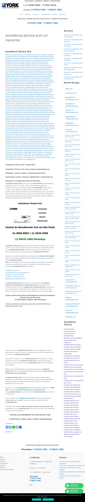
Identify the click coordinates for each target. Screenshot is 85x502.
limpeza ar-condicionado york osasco (72, 198)
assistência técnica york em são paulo (34, 76)
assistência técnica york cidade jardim (25, 73)
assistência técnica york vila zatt (35, 145)
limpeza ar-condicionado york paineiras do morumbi (72, 208)
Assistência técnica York (12, 270)
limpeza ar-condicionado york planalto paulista (72, 265)
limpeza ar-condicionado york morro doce (72, 179)
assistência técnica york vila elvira (23, 134)
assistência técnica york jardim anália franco (31, 85)
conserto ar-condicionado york (14, 152)
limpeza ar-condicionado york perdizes (72, 246)
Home (1, 457)
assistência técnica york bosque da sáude (17, 62)
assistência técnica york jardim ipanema (17, 91)
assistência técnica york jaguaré (34, 83)
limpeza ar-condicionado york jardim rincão (72, 145)
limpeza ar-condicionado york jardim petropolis (72, 135)
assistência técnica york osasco (42, 105)
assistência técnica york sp (46, 127)
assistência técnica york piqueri (41, 116)
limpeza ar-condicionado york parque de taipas (72, 222)
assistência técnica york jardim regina (23, 96)
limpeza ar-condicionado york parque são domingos (72, 236)
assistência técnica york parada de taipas (17, 109)
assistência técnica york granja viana (32, 78)
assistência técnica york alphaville (29, 56)
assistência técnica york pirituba (14, 118)
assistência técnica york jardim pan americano (18, 92)
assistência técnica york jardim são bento (22, 98)
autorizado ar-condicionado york (44, 150)
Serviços (2, 461)
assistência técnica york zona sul (43, 148)
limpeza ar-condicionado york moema (72, 174)
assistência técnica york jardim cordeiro (37, 87)
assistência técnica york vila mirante (16, 139)
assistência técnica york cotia (14, 76)
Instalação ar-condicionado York (14, 274)
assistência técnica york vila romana (39, 143)
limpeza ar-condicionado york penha (72, 241)
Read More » (9, 432)
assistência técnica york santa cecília (38, 121)
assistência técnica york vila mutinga (38, 139)
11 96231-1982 (54, 9)
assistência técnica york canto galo (30, 67)
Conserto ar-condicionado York (14, 276)
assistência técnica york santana (14, 123)
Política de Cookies (48, 499)
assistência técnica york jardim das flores (17, 89)
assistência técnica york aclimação (37, 55)
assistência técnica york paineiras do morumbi (39, 107)
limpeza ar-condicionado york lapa (72, 169)
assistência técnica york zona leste (29, 147)
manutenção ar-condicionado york (71, 281)
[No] (83, 497)
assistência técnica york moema (32, 101)
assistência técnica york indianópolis (23, 82)
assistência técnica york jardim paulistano (23, 94)
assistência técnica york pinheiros (21, 116)
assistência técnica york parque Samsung (31, 112)
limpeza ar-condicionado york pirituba (72, 260)
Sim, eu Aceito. (37, 499)
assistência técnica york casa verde (26, 69)
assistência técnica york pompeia (15, 119)
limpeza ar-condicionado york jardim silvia (72, 150)
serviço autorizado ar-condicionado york (73, 305)
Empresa (2, 459)
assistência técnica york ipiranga (44, 82)
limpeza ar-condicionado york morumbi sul (72, 188)
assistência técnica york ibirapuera (31, 80)
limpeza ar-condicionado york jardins (72, 164)
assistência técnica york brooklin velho (36, 64)
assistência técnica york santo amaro (36, 123)
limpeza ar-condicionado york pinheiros (72, 251)
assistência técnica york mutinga (22, 105)
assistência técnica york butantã (14, 65)
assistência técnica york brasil (39, 62)
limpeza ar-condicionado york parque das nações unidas (72, 217)
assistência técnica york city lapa (20, 74)
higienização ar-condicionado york (34, 152)
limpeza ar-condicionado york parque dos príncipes (72, 227)
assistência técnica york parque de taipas (27, 110)
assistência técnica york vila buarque (20, 132)
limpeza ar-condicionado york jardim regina (72, 140)
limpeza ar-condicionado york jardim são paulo (72, 159)
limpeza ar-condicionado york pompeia (72, 270)
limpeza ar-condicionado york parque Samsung (72, 232)
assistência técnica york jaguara (14, 83)
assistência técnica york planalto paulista (37, 118)
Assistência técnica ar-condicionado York (17, 272)
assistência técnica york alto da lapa (26, 58)
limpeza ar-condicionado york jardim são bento (72, 155)
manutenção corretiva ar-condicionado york (21, 156)
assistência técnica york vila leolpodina (25, 136)
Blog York (3, 467)
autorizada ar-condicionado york (25, 150)
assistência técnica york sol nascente (27, 127)
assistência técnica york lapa (13, 101)
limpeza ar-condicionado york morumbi (72, 184)
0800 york (8, 55)
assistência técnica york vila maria (22, 138)
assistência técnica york (19, 55)
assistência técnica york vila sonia (15, 145)
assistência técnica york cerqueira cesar (21, 71)
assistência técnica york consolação (40, 74)
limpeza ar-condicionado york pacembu (72, 203)
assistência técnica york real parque (15, 121)
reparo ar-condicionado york (25, 157)
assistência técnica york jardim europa (41, 89)
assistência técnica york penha (31, 114)
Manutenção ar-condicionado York (15, 279)
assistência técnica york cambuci (34, 65)
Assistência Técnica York (18, 51)
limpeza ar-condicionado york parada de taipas (72, 212)
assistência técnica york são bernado (31, 125)
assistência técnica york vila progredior (16, 143)
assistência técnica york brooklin (15, 64)
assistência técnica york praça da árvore (37, 119)
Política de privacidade (6, 469)
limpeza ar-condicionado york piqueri (72, 256)
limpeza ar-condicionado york (25, 154)
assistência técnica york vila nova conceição (18, 141)
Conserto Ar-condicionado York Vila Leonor (72, 465)
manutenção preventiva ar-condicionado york (73, 292)
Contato (2, 465)
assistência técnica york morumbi (25, 103)
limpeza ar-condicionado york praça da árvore (72, 275)
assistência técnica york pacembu (15, 107)
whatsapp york (30, 159)
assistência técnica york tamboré (33, 128)
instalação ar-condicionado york (71, 124)
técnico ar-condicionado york (17, 159)
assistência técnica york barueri (22, 60)
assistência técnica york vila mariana (43, 138)
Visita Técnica (4, 463)
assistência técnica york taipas (14, 128)
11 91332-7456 (38, 9)
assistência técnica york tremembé (23, 130)
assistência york (10, 150)
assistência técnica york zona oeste (22, 148)
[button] (38, 14)
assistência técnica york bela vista (43, 60)
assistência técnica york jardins (40, 100)
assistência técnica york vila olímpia (42, 141)
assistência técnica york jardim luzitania (41, 91)
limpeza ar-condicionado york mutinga (72, 193)
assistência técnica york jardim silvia (20, 100)
